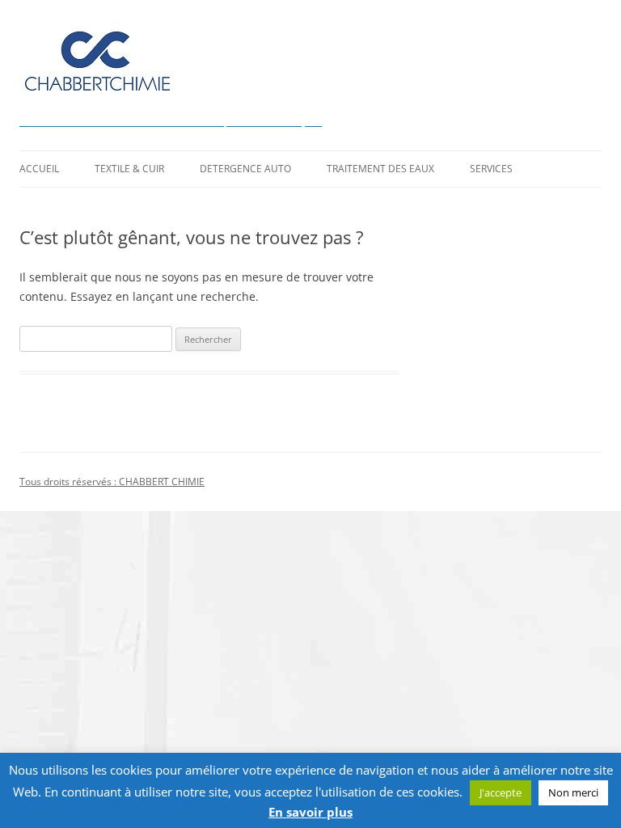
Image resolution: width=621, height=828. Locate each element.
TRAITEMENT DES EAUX (380, 168)
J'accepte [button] (500, 792)
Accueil (39, 168)
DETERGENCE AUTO (245, 168)
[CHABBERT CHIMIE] (97, 65)
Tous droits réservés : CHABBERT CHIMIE (112, 481)
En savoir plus (310, 812)
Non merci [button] (573, 792)
